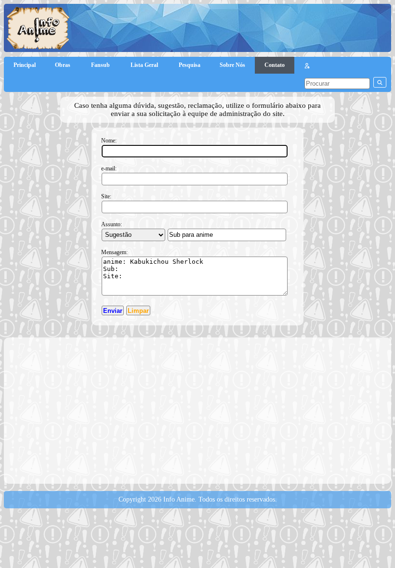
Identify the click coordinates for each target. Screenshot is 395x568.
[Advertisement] (202, 409)
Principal (24, 65)
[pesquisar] (379, 82)
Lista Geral (145, 65)
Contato (274, 65)
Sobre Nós (232, 65)
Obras (63, 65)
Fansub (101, 65)
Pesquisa (189, 65)
